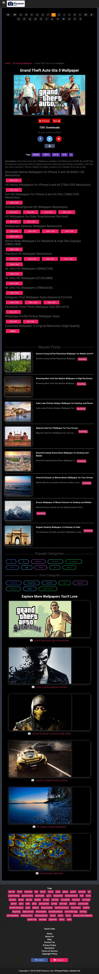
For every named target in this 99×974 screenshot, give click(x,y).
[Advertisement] (49, 41)
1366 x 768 (32, 259)
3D (8, 15)
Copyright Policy (49, 954)
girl (89, 892)
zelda (69, 919)
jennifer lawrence (16, 907)
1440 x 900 (32, 231)
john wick (63, 903)
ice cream (86, 899)
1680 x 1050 (50, 231)
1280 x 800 (14, 231)
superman (53, 919)
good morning (14, 896)
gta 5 (49, 896)
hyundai (37, 899)
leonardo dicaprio (55, 911)
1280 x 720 (14, 259)
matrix (60, 915)
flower (42, 892)
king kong (16, 911)
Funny (41, 567)
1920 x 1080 (68, 259)
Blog (49, 939)
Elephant (80, 583)
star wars (42, 919)
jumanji (54, 903)
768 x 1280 (31, 222)
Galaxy (29, 589)
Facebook (40, 960)
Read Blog (82, 359)
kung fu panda (46, 907)
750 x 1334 (14, 190)
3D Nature (55, 562)
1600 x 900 (50, 259)
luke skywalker (12, 915)
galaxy (65, 892)
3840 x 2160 (14, 274)
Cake (64, 583)
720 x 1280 (48, 212)
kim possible (41, 911)
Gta (64, 154)
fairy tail (12, 892)
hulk (81, 896)
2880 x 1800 (14, 249)
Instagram (60, 960)
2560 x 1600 (14, 237)
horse (88, 896)
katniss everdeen (61, 907)
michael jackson (41, 915)
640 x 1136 (14, 180)
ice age (46, 899)
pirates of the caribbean (82, 915)
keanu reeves (28, 911)
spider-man (32, 919)
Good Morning (48, 589)
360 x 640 (13, 212)
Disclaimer (50, 948)
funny (58, 892)
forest (50, 892)
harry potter (58, 896)
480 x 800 (13, 222)
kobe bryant (75, 907)
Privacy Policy (49, 945)
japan (28, 907)
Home (7, 63)
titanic (61, 919)
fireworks (28, 892)
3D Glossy (13, 583)
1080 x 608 (51, 302)
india (28, 903)
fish (36, 892)
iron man (55, 899)
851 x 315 (13, 312)
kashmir (86, 907)
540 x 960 (30, 212)
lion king (83, 911)
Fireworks (13, 589)
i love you (76, 899)
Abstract (38, 562)
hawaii (21, 899)
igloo (21, 903)
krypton (36, 907)
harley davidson (71, 896)
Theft (46, 154)
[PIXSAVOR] (16, 4)
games (73, 892)
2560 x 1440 (14, 264)
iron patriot (65, 899)
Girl (55, 567)
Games (69, 567)
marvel (52, 915)
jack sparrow (44, 903)
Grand (36, 154)
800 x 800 (13, 321)
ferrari (19, 892)
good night (40, 896)
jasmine (73, 903)
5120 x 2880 (14, 283)
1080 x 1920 (14, 203)
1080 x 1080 (33, 302)
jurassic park (83, 903)
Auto (55, 154)
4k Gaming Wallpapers (22, 63)
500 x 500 (30, 321)
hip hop (29, 899)
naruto (68, 915)
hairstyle (12, 899)
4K (15, 15)
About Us (49, 936)
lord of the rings (71, 911)
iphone (13, 903)
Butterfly (49, 583)
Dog (26, 567)
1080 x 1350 (14, 302)
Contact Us (49, 942)
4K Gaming (31, 583)
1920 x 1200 (69, 231)
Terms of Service (49, 951)
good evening (27, 896)
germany (82, 892)
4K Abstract (74, 562)
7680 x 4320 (14, 293)
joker (34, 903)
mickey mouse (26, 915)
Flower (12, 567)
